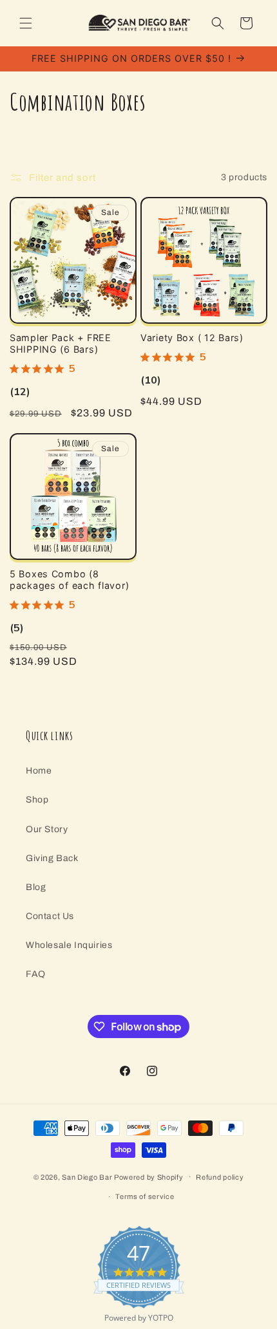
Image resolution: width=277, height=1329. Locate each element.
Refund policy (220, 1177)
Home (39, 771)
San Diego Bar (87, 1176)
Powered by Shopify (149, 1176)
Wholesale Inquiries (69, 945)
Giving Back (52, 858)
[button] (26, 23)
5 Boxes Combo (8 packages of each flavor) (69, 579)
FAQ (36, 974)
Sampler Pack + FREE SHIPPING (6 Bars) (60, 343)
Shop (37, 799)
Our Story (47, 829)
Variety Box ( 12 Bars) (192, 337)
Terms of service (144, 1196)
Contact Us (50, 916)
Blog (36, 887)
